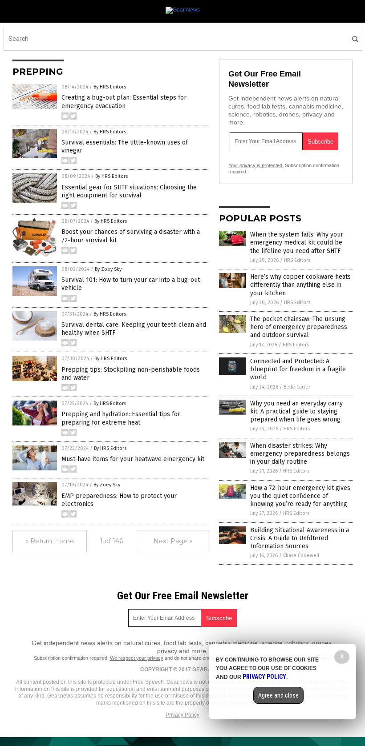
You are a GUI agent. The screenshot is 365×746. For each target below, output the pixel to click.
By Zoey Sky (108, 269)
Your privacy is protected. (256, 165)
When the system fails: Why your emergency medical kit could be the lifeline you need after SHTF (296, 242)
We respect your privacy (136, 658)
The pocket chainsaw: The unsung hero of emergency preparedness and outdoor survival (298, 327)
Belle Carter (297, 387)
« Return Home (49, 541)
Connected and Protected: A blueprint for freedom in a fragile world (298, 369)
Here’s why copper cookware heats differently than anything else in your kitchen (300, 285)
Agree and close (278, 695)
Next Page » (173, 541)
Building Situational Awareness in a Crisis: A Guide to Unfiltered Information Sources (299, 538)
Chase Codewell (301, 555)
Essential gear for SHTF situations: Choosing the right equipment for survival (129, 191)
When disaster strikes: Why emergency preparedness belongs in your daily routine (300, 453)
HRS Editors (297, 260)
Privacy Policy (182, 715)
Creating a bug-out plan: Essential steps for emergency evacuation (124, 101)
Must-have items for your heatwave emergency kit (132, 459)
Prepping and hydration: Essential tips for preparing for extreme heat (120, 418)
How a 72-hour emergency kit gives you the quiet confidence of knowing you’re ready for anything (300, 496)
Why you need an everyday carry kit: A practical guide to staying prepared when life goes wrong (296, 411)
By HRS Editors (109, 87)
